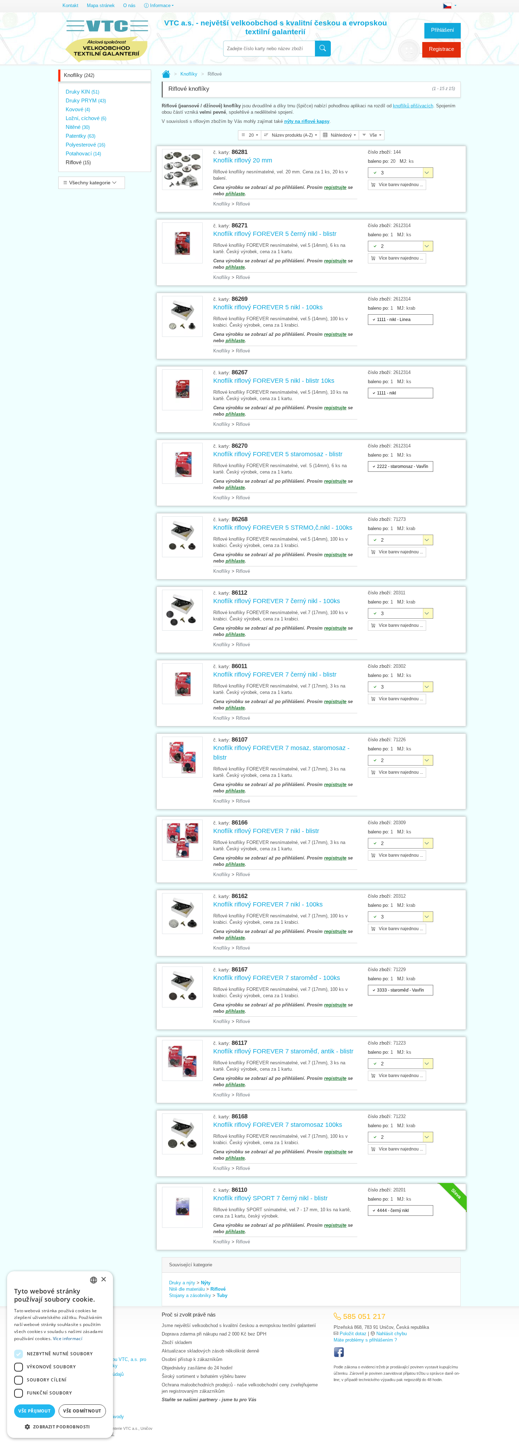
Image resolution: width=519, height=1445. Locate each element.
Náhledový (341, 135)
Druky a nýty (182, 1282)
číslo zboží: (380, 152)
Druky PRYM (86, 100)
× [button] (103, 1279)
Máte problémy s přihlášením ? (365, 1340)
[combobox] (269, 49)
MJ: (403, 161)
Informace (160, 5)
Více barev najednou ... (400, 184)
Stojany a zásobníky (190, 1295)
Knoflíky (79, 75)
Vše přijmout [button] (34, 1411)
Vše (373, 135)
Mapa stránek (101, 5)
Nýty (205, 1282)
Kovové (78, 109)
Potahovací (83, 153)
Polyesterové (85, 145)
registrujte (335, 187)
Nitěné (78, 127)
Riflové (78, 162)
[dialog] (60, 1354)
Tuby (222, 1295)
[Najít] (323, 49)
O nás (129, 5)
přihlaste (235, 193)
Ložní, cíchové (86, 118)
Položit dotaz (353, 1333)
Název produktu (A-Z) (292, 135)
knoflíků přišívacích (413, 105)
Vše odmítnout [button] (82, 1411)
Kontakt (70, 5)
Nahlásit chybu (391, 1333)
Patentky (80, 136)
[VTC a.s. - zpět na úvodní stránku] (106, 39)
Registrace (441, 49)
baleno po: (378, 161)
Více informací (67, 1339)
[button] (60, 1426)
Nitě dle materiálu (187, 1289)
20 (251, 135)
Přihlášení (442, 30)
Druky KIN (82, 92)
